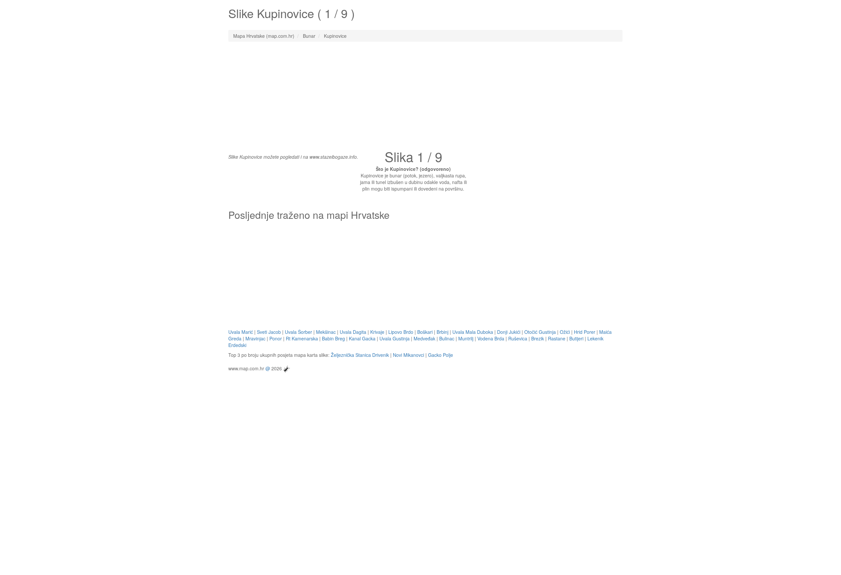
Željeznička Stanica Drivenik (360, 355)
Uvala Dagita (353, 332)
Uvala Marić (240, 332)
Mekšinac (326, 332)
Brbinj (442, 332)
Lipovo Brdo (400, 332)
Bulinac (446, 338)
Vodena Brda (490, 338)
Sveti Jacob (269, 332)
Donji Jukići (508, 332)
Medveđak (424, 338)
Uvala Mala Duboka (472, 332)
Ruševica (517, 338)
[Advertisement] (420, 94)
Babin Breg (333, 338)
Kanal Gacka (362, 338)
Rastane (556, 338)
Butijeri (576, 338)
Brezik (537, 338)
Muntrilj (465, 338)
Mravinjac (255, 338)
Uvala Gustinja (394, 338)
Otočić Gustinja (540, 332)
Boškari (425, 332)
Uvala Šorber (298, 332)
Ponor (275, 338)
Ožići (565, 332)
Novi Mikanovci (408, 355)
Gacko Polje (440, 355)
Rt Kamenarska (302, 338)
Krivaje (377, 332)
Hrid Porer (584, 332)
